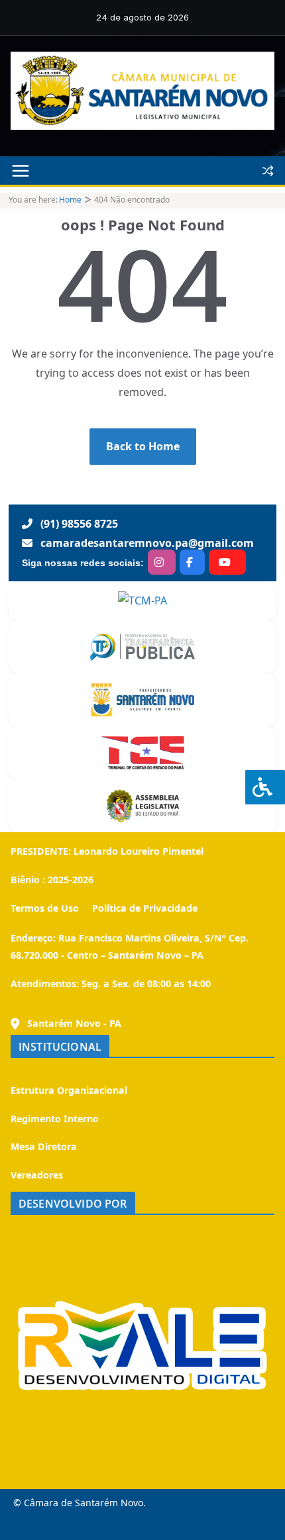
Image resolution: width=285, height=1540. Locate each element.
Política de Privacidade (143, 908)
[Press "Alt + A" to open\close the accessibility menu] (265, 787)
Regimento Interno (55, 1118)
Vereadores (37, 1175)
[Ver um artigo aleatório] (267, 170)
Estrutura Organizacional (69, 1090)
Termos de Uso (45, 908)
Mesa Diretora (44, 1146)
